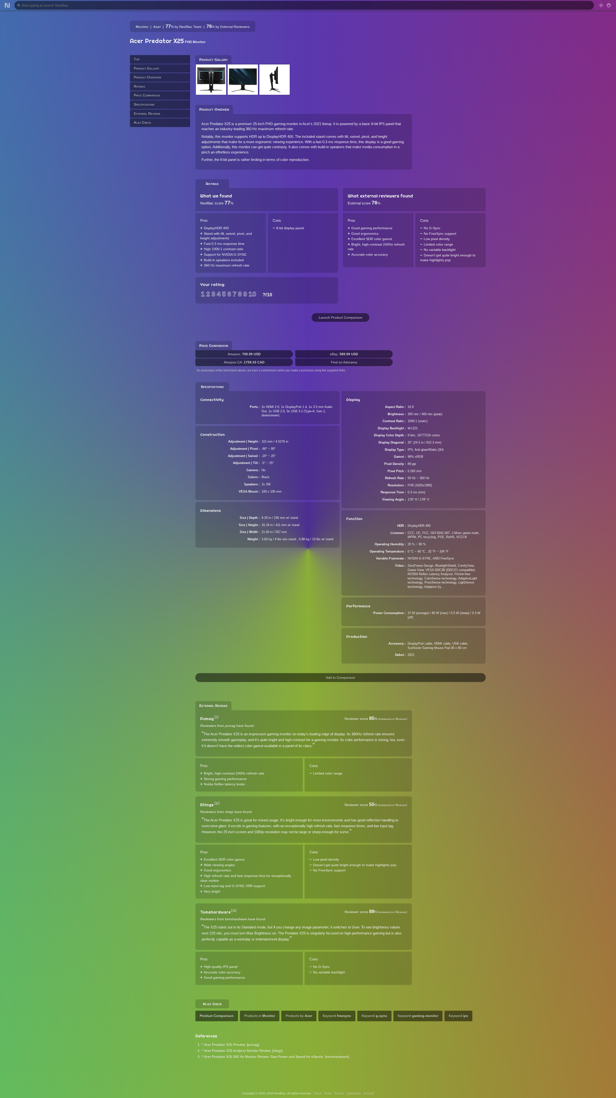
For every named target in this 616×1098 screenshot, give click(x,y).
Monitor (142, 27)
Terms (328, 1093)
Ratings (139, 86)
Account (368, 1093)
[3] (233, 910)
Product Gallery (146, 68)
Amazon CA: (244, 362)
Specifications (144, 104)
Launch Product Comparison (340, 317)
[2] (216, 803)
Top (137, 59)
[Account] (608, 5)
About (317, 1093)
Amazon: (244, 354)
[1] (216, 717)
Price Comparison (147, 95)
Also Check (142, 122)
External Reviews (147, 113)
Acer (157, 27)
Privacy (339, 1093)
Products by (299, 1016)
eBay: (344, 354)
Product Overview (147, 77)
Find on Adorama (344, 362)
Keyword (337, 1016)
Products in (259, 1016)
